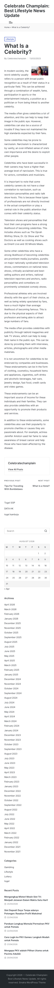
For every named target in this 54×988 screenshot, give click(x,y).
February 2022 (11, 837)
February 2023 (11, 781)
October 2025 (11, 632)
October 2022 (11, 800)
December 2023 (12, 735)
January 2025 (11, 674)
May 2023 (9, 767)
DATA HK (8, 508)
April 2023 (9, 772)
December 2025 (12, 623)
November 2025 (12, 628)
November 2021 (12, 851)
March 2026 (10, 609)
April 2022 (9, 828)
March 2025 (10, 665)
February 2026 (11, 614)
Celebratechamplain (22, 463)
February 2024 (11, 725)
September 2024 (13, 693)
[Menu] (11, 22)
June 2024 (9, 707)
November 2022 (12, 795)
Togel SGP (9, 502)
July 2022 (9, 814)
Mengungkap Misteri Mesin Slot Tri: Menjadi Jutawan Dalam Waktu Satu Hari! (26, 898)
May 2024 (9, 711)
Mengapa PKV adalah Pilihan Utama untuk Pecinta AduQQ (26, 952)
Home (7, 27)
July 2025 (9, 646)
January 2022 (11, 842)
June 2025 (9, 651)
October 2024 (11, 688)
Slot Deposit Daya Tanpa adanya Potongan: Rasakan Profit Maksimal (23, 912)
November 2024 (12, 684)
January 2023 (11, 786)
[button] (15, 469)
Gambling (9, 867)
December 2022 (12, 791)
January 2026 (11, 618)
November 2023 (12, 739)
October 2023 (11, 744)
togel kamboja (11, 514)
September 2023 (13, 749)
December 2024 (12, 679)
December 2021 (12, 847)
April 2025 (9, 660)
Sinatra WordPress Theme (32, 982)
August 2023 (10, 753)
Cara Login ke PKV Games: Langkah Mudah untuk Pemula (26, 939)
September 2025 (12, 637)
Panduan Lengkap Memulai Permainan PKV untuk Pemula (26, 925)
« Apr (7, 588)
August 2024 (10, 697)
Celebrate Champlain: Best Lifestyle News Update (26, 11)
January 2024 (11, 730)
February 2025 (11, 669)
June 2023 (9, 763)
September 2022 (12, 805)
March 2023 (10, 777)
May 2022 (9, 823)
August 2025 (10, 642)
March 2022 (10, 833)
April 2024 (9, 716)
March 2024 (10, 721)
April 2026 (9, 604)
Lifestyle (10, 39)
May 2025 (9, 656)
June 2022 (9, 819)
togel (7, 881)
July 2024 (9, 702)
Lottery (8, 876)
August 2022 (10, 809)
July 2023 (9, 758)
